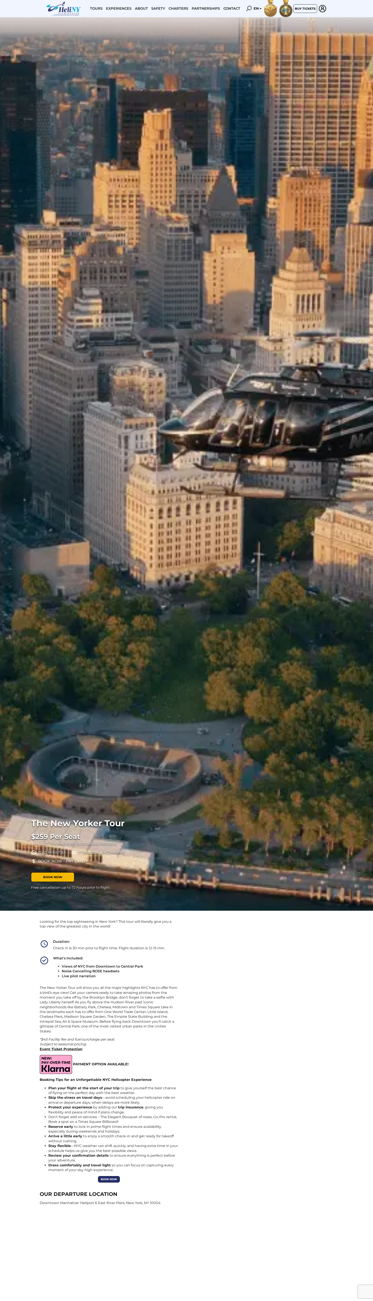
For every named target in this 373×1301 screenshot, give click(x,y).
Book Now (52, 877)
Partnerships (206, 8)
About (141, 8)
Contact (231, 8)
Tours (96, 8)
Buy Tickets (305, 9)
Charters (178, 8)
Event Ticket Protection (61, 1049)
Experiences (118, 8)
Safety (158, 8)
